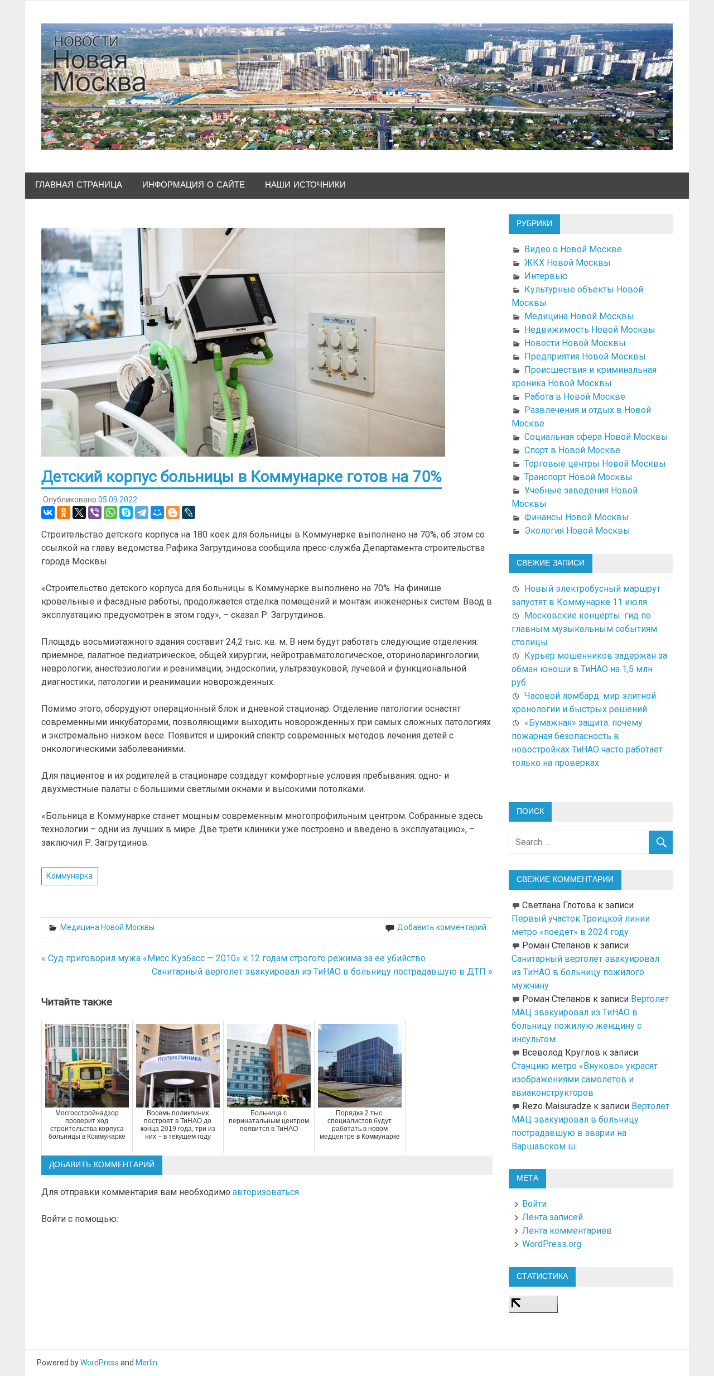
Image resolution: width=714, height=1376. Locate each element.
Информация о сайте (193, 185)
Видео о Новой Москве (573, 249)
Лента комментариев (567, 1230)
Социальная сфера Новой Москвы (596, 437)
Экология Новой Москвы (577, 530)
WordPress (99, 1362)
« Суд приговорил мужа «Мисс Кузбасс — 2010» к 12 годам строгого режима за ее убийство (233, 958)
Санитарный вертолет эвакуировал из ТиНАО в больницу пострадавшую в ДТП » (322, 971)
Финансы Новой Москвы (576, 517)
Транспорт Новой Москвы (578, 477)
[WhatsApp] (110, 512)
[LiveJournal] (188, 512)
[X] (79, 512)
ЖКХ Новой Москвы (567, 262)
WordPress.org (551, 1244)
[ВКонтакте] (48, 512)
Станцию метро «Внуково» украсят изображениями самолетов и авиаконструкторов (585, 1079)
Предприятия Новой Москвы (585, 356)
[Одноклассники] (63, 512)
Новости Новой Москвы (575, 343)
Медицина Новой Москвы (107, 927)
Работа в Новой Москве (574, 396)
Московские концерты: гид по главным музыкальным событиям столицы (584, 629)
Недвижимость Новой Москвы (589, 329)
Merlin (146, 1362)
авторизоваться (266, 1192)
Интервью (546, 276)
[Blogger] (173, 512)
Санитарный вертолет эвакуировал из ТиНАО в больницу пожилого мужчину (585, 972)
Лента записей (552, 1217)
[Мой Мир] (157, 512)
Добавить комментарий (441, 927)
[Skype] (126, 512)
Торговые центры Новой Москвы (595, 463)
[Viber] (95, 512)
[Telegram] (141, 512)
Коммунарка (69, 875)
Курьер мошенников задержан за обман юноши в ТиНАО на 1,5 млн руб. (589, 669)
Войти (534, 1203)
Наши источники (305, 185)
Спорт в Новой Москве (572, 450)
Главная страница (78, 185)
